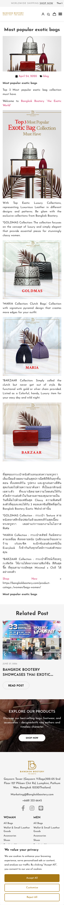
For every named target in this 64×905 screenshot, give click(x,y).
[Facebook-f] (23, 808)
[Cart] (54, 14)
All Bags (8, 823)
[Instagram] (32, 808)
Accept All (32, 878)
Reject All (32, 897)
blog (46, 76)
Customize (32, 887)
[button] (60, 14)
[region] (32, 874)
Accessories (10, 835)
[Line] (41, 808)
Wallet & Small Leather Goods (17, 829)
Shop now (46, 3)
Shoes (7, 840)
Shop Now (20, 578)
